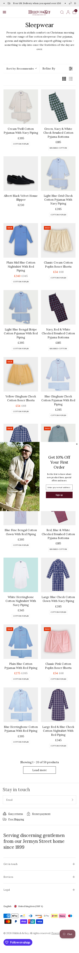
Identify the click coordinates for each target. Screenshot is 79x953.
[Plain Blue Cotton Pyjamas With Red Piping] (20, 641)
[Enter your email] (72, 799)
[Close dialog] (77, 444)
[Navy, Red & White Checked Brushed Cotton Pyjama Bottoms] (58, 307)
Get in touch (10, 864)
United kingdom (30, 906)
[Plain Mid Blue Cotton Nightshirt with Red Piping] (20, 240)
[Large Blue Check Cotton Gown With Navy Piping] (58, 575)
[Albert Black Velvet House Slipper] (20, 173)
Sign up (59, 495)
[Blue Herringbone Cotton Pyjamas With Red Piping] (20, 704)
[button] (4, 12)
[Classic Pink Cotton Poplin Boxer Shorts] (58, 641)
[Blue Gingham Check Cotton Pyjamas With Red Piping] (58, 374)
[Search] (62, 12)
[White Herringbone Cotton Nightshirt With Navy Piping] (20, 575)
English (7, 906)
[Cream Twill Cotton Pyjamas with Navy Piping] (20, 106)
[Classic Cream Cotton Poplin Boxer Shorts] (58, 240)
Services (8, 877)
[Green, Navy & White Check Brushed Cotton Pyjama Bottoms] (58, 106)
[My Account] (68, 12)
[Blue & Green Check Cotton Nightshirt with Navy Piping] (58, 441)
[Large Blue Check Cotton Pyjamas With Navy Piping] (20, 441)
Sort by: (20, 68)
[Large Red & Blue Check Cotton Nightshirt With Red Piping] (58, 704)
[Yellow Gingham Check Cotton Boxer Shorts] (20, 374)
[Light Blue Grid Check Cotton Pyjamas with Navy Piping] (58, 173)
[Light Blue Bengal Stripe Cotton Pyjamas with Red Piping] (20, 307)
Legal (6, 889)
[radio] (64, 79)
